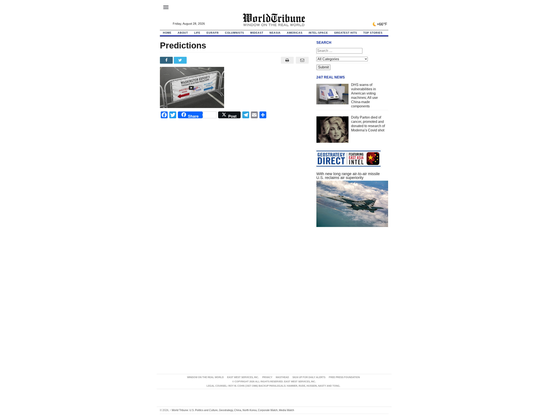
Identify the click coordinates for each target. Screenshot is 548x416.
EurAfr (213, 32)
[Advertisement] (352, 271)
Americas (294, 32)
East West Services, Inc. (243, 377)
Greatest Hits (345, 32)
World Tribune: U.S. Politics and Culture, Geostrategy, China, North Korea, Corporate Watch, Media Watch (232, 410)
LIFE (197, 32)
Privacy (267, 377)
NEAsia (275, 32)
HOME (167, 32)
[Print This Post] (287, 60)
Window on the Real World (205, 377)
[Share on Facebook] (167, 60)
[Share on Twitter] (181, 60)
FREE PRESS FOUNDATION (344, 377)
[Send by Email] (302, 60)
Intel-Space (318, 32)
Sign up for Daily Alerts (308, 377)
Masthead (282, 377)
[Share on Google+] (195, 60)
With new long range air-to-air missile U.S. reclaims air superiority (348, 176)
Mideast (256, 32)
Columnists (234, 32)
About (183, 32)
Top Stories (373, 32)
